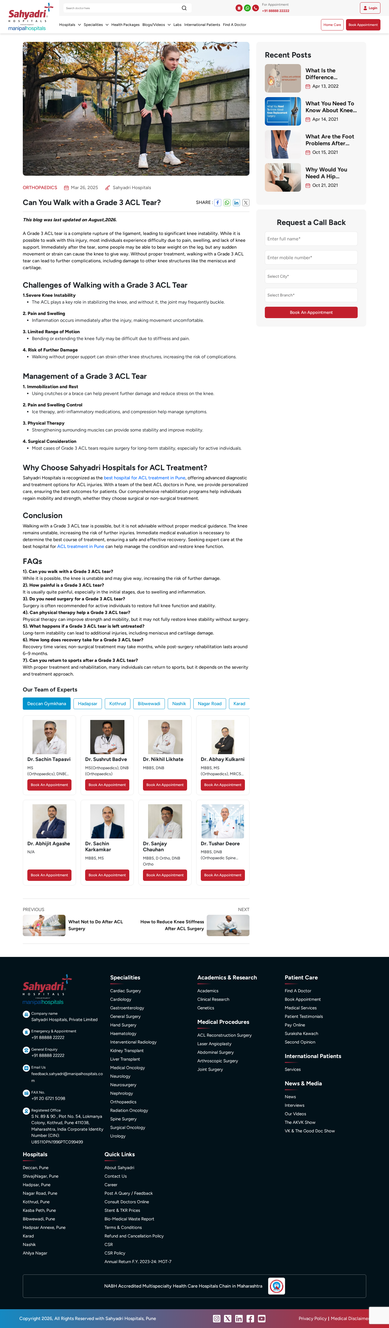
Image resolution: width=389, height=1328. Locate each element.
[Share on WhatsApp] (227, 202)
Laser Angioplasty (214, 1043)
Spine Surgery (123, 1119)
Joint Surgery (210, 1069)
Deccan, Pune (35, 1167)
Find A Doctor (234, 24)
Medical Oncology (127, 1067)
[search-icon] (184, 8)
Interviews (294, 1105)
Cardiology (120, 999)
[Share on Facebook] (217, 202)
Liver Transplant (125, 1059)
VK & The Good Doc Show (310, 1130)
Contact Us (116, 1176)
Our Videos (295, 1113)
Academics (207, 990)
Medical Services (301, 1007)
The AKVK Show (300, 1122)
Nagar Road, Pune (40, 1193)
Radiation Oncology (129, 1110)
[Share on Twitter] (245, 202)
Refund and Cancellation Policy (134, 1236)
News (290, 1096)
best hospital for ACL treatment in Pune (144, 477)
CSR (109, 1244)
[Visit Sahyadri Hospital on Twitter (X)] (228, 1319)
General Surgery (125, 1016)
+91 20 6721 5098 (48, 1098)
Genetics (205, 1007)
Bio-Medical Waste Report (129, 1218)
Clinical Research (213, 999)
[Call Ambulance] (239, 8)
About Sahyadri (119, 1167)
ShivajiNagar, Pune (40, 1176)
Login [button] (373, 8)
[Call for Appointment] (255, 8)
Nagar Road (210, 703)
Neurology (120, 1076)
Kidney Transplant (127, 1050)
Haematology (123, 1033)
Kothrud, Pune (36, 1201)
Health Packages (125, 24)
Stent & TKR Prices (122, 1210)
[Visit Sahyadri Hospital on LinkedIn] (239, 1318)
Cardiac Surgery (125, 990)
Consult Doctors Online (127, 1201)
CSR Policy (115, 1253)
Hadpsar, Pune (36, 1184)
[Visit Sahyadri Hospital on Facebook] (250, 1318)
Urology (118, 1136)
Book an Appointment (49, 785)
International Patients (202, 24)
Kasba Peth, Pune (39, 1210)
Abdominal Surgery (215, 1052)
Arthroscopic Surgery (217, 1060)
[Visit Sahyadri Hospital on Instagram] (216, 1318)
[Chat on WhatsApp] (247, 8)
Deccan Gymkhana (46, 703)
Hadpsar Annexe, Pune (44, 1227)
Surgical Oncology (127, 1127)
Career (111, 1184)
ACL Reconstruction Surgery (224, 1035)
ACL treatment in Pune (80, 546)
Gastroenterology (127, 1007)
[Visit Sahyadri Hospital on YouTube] (261, 1318)
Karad (239, 703)
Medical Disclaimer (350, 1318)
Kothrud (117, 703)
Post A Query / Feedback (129, 1193)
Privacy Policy (313, 1318)
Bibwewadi (149, 703)
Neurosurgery (123, 1084)
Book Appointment (363, 25)
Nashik (179, 703)
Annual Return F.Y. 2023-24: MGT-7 (138, 1261)
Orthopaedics (123, 1101)
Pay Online (295, 1025)
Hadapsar (87, 703)
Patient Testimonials (304, 1016)
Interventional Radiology (133, 1042)
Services (293, 1069)
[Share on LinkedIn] (236, 202)
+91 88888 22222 (275, 11)
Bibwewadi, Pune (39, 1218)
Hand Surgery (123, 1025)
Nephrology (121, 1093)
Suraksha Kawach (301, 1033)
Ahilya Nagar (35, 1253)
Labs (177, 24)
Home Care (332, 25)
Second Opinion (300, 1042)
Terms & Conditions (123, 1227)
